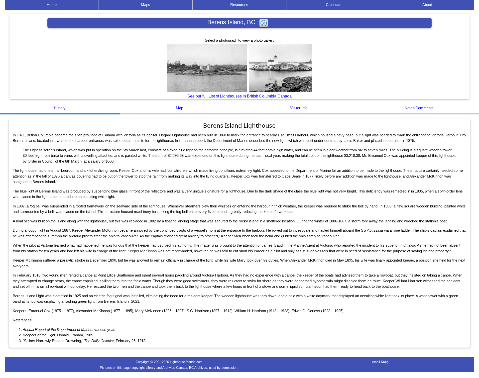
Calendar (333, 4)
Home (52, 4)
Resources (239, 4)
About (427, 4)
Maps (145, 4)
